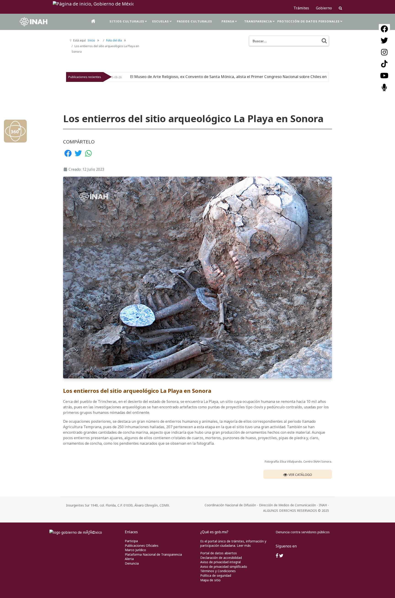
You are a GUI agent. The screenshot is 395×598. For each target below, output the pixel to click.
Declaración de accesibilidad (221, 557)
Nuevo (296, 77)
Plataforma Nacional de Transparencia (153, 554)
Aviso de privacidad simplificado (223, 566)
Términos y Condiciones (218, 571)
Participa (131, 541)
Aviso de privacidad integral (220, 562)
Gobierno (324, 8)
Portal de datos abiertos (218, 553)
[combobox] (289, 41)
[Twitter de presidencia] (281, 556)
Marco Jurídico (135, 550)
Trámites (301, 8)
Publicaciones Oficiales (141, 545)
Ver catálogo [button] (300, 474)
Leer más (244, 545)
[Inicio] (93, 21)
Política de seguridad (215, 575)
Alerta (129, 559)
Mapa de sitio (210, 580)
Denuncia (132, 563)
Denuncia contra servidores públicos (303, 532)
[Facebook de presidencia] (277, 556)
